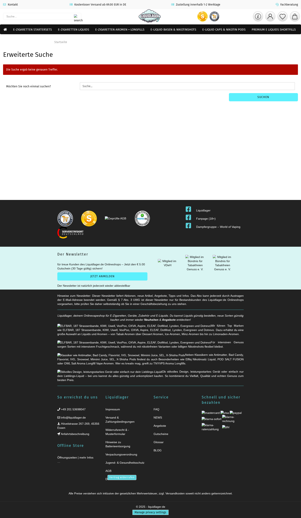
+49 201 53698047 (73, 409)
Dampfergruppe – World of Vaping (218, 226)
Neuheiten (151, 319)
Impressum (112, 409)
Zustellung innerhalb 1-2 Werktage (197, 4)
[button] (270, 16)
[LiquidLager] (150, 16)
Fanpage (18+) (206, 218)
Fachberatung (289, 4)
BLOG (158, 450)
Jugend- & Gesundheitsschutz (124, 462)
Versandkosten (175, 493)
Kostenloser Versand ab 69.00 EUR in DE (100, 4)
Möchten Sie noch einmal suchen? (28, 86)
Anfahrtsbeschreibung (74, 434)
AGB (108, 470)
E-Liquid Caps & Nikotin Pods (224, 29)
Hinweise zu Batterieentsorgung (117, 444)
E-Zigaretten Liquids (73, 29)
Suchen (263, 97)
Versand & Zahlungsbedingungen (120, 419)
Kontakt (12, 4)
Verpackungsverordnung (121, 454)
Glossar (159, 442)
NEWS (158, 417)
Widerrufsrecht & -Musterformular (117, 432)
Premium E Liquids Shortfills (274, 29)
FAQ (156, 409)
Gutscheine (161, 434)
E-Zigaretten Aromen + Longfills (119, 29)
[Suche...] (76, 16)
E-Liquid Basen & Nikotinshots (173, 29)
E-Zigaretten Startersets (32, 29)
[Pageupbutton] (293, 512)
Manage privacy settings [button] (150, 512)
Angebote (169, 319)
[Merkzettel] (282, 16)
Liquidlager (203, 210)
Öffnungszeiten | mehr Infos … (75, 459)
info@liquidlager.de (73, 417)
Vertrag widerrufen (122, 477)
